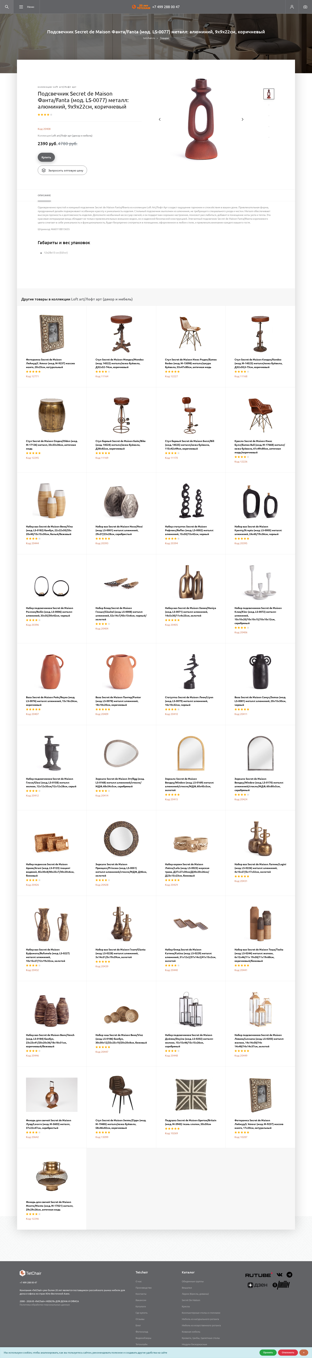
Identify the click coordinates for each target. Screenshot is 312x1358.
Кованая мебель (191, 1331)
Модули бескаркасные (194, 1344)
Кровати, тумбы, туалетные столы (201, 1338)
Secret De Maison (191, 1300)
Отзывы (140, 1319)
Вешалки (187, 1287)
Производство (144, 1287)
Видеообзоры (143, 1338)
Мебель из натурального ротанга (200, 1319)
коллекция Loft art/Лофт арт (57, 87)
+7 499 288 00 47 (166, 7)
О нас (139, 1281)
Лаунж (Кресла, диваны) (195, 1294)
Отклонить (288, 1352)
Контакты (141, 1294)
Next (242, 119)
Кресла (186, 1306)
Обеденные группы (193, 1281)
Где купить (142, 1312)
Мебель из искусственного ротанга (201, 1325)
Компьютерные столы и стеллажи (201, 1312)
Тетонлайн (142, 1344)
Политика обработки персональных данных (45, 1304)
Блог (138, 1325)
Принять (268, 1352)
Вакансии (141, 1300)
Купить (46, 157)
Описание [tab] (44, 195)
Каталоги (141, 1306)
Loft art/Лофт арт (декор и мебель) (71, 135)
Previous (160, 119)
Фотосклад (142, 1331)
